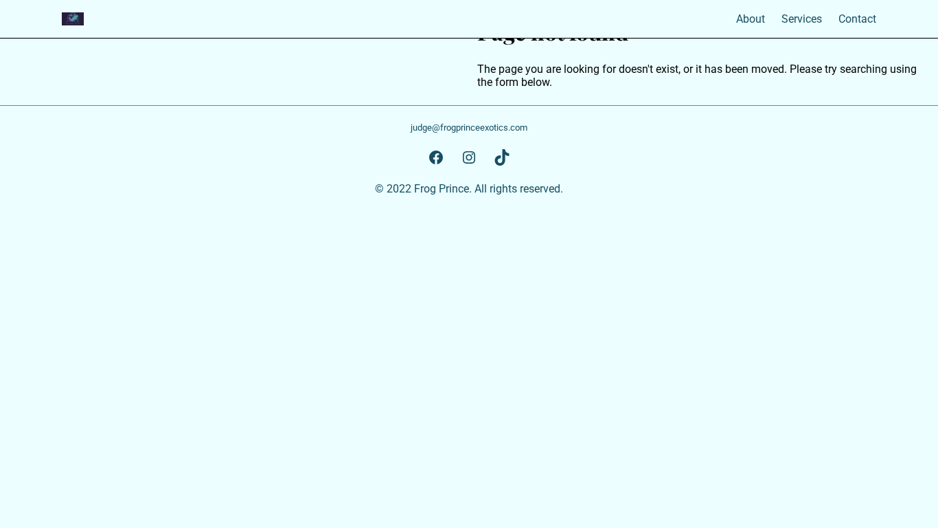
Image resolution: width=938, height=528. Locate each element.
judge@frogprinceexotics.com (469, 127)
